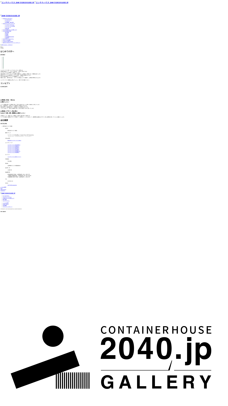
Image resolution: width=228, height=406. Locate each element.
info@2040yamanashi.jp (12, 185)
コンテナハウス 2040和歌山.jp (14, 151)
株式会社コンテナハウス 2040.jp (14, 140)
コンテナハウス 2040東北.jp (13, 146)
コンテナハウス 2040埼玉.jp (13, 148)
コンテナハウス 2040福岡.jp (13, 152)
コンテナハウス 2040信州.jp (13, 147)
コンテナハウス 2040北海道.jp (14, 144)
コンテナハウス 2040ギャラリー (14, 156)
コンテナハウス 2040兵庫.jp (13, 149)
